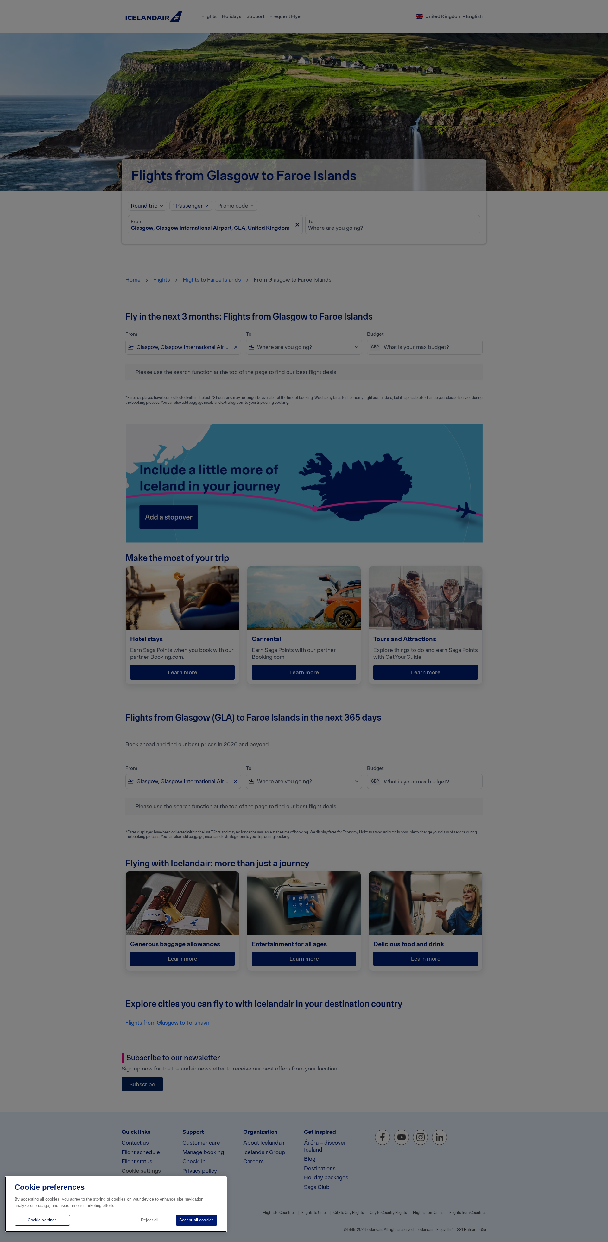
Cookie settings (42, 1220)
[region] (116, 1204)
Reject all (149, 1220)
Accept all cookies (196, 1220)
